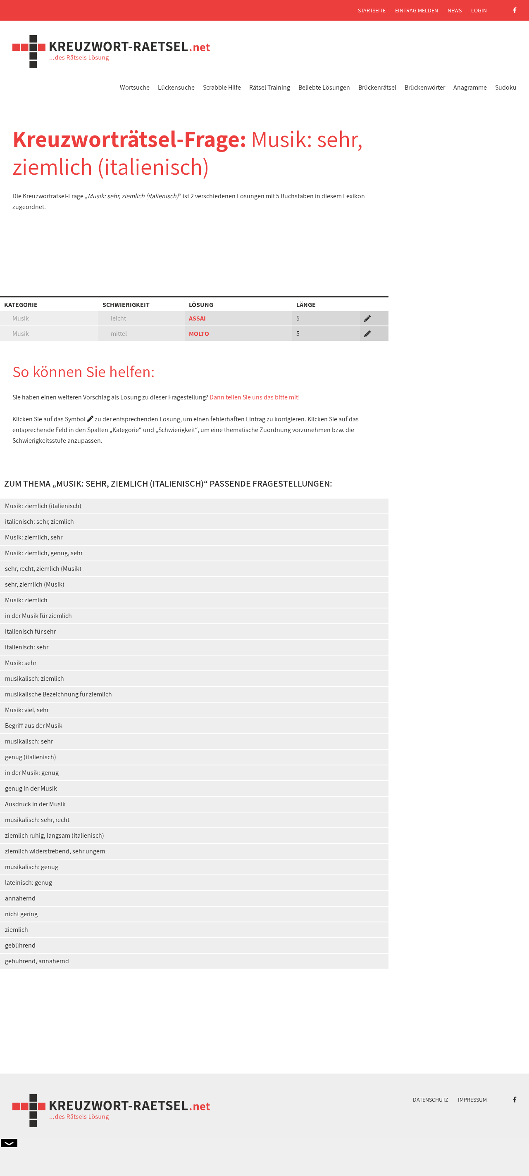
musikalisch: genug (31, 866)
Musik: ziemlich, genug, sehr (44, 553)
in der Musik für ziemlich (38, 615)
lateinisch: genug (28, 882)
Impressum (472, 1099)
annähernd (20, 898)
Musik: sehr (20, 662)
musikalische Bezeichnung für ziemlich (58, 694)
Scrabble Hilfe (222, 87)
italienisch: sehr (26, 647)
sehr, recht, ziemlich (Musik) (43, 568)
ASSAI (197, 318)
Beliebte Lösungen (324, 87)
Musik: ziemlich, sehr (33, 537)
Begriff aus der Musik (33, 725)
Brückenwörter (425, 87)
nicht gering (21, 914)
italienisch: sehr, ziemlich (39, 521)
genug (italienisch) (30, 757)
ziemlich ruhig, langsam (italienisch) (54, 835)
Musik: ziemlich (26, 600)
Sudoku (506, 87)
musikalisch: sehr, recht (37, 819)
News (455, 10)
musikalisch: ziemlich (34, 678)
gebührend (20, 945)
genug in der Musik (31, 788)
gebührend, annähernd (37, 961)
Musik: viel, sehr (27, 710)
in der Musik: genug (32, 772)
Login (479, 10)
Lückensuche (176, 87)
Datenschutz (430, 1099)
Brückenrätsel (377, 87)
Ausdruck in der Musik (35, 804)
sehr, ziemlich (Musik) (34, 584)
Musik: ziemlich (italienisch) (43, 505)
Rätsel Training (269, 87)
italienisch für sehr (30, 631)
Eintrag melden (416, 10)
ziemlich (16, 929)
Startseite (372, 10)
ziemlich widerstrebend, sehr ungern (55, 851)
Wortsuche (135, 87)
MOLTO (199, 333)
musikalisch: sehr (29, 741)
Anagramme (470, 87)
